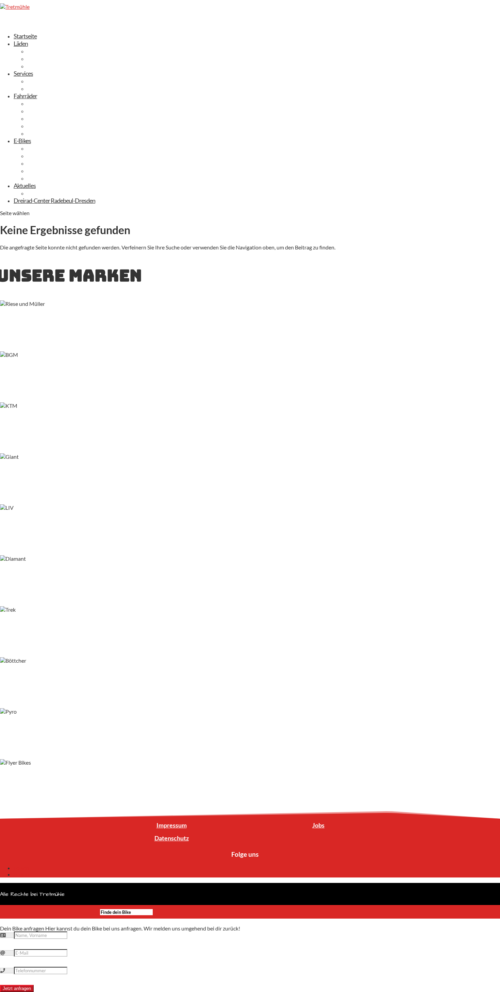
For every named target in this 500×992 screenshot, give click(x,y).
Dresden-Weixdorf (49, 51)
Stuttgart (38, 66)
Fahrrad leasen (44, 81)
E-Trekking (39, 155)
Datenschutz (171, 838)
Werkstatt (39, 88)
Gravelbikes (41, 118)
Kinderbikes (41, 125)
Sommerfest (41, 193)
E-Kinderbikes (43, 178)
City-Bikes (39, 111)
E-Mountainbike (46, 163)
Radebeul (38, 58)
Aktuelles (25, 185)
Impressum (171, 825)
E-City (34, 148)
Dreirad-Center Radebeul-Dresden (54, 200)
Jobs (318, 825)
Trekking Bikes (44, 103)
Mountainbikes (45, 133)
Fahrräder (25, 96)
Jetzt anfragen (17, 988)
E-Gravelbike (42, 170)
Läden (21, 43)
